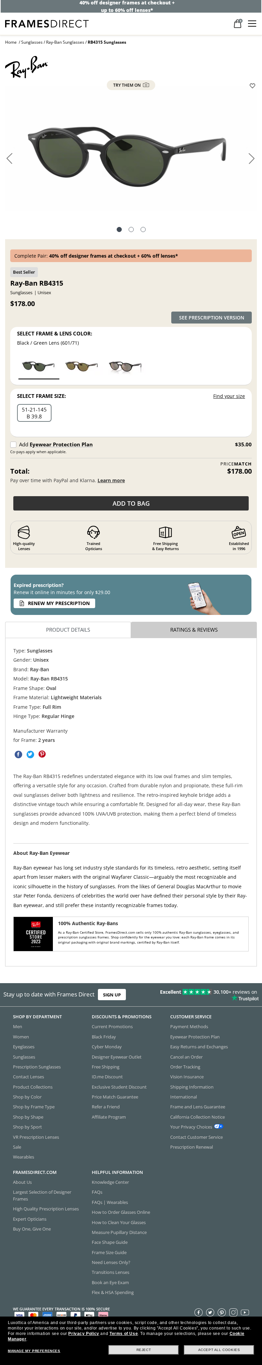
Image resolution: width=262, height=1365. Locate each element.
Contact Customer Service (196, 1137)
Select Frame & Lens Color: (54, 333)
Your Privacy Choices (191, 1127)
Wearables (23, 1157)
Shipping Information (192, 1087)
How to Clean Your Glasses (119, 1222)
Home (11, 42)
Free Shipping (105, 1067)
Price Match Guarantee (115, 1097)
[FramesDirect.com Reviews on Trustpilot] (205, 994)
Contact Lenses (28, 1077)
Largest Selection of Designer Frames (42, 1195)
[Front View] (131, 230)
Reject (143, 1350)
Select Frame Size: (41, 395)
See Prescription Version (211, 317)
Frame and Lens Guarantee (197, 1107)
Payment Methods (189, 1026)
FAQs (97, 1192)
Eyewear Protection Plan (61, 444)
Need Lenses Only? (111, 1262)
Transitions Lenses (110, 1272)
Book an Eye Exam (110, 1282)
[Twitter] (210, 1312)
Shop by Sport (27, 1127)
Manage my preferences (34, 1351)
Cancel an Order (186, 1056)
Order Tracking (185, 1067)
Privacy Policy (83, 1333)
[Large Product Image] (131, 151)
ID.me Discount (107, 1077)
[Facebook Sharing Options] (18, 754)
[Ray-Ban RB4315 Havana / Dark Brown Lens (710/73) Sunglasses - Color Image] (82, 366)
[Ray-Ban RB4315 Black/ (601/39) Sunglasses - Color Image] (125, 366)
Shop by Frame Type (34, 1107)
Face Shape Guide (110, 1242)
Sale (17, 1147)
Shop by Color (27, 1097)
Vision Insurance (187, 1077)
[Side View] (143, 230)
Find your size (229, 396)
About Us (22, 1182)
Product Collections (33, 1087)
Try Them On (127, 85)
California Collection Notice (197, 1117)
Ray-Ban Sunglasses (65, 42)
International (183, 1097)
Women (21, 1037)
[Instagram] (233, 1312)
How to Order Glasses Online (121, 1212)
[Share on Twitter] (30, 754)
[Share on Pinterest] (42, 754)
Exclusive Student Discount (119, 1087)
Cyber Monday (107, 1047)
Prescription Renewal (191, 1147)
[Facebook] (198, 1312)
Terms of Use (124, 1333)
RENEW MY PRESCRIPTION (59, 603)
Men (17, 1026)
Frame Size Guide (109, 1252)
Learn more (111, 480)
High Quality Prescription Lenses (46, 1209)
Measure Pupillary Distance (119, 1232)
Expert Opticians (29, 1219)
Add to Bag (131, 503)
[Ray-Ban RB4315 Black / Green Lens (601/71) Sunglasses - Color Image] (38, 366)
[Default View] (119, 230)
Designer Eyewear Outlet (117, 1056)
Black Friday (104, 1037)
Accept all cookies (219, 1350)
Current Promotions (112, 1026)
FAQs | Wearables (110, 1202)
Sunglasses (32, 42)
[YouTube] (245, 1312)
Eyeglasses (23, 1047)
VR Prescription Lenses (36, 1137)
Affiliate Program (109, 1117)
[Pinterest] (222, 1312)
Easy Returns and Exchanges (199, 1047)
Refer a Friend (106, 1107)
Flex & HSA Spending (113, 1292)
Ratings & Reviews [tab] (194, 629)
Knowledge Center (110, 1182)
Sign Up (112, 995)
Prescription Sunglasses (37, 1067)
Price (236, 464)
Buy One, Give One (32, 1229)
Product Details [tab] (68, 629)
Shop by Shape (28, 1117)
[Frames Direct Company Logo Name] (47, 23)
